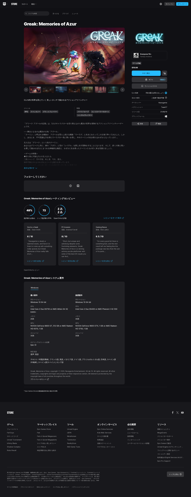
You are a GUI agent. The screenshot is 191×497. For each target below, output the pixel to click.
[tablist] (74, 287)
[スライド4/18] (74, 89)
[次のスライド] (122, 89)
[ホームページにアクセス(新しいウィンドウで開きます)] (70, 186)
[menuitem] (56, 13)
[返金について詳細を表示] (166, 98)
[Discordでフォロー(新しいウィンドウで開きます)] (78, 186)
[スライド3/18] (61, 89)
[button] (74, 168)
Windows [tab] (34, 288)
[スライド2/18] (48, 89)
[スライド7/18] (113, 89)
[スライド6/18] (100, 89)
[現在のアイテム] (35, 89)
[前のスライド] (26, 89)
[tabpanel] (74, 313)
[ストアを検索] (26, 13)
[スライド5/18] (87, 89)
